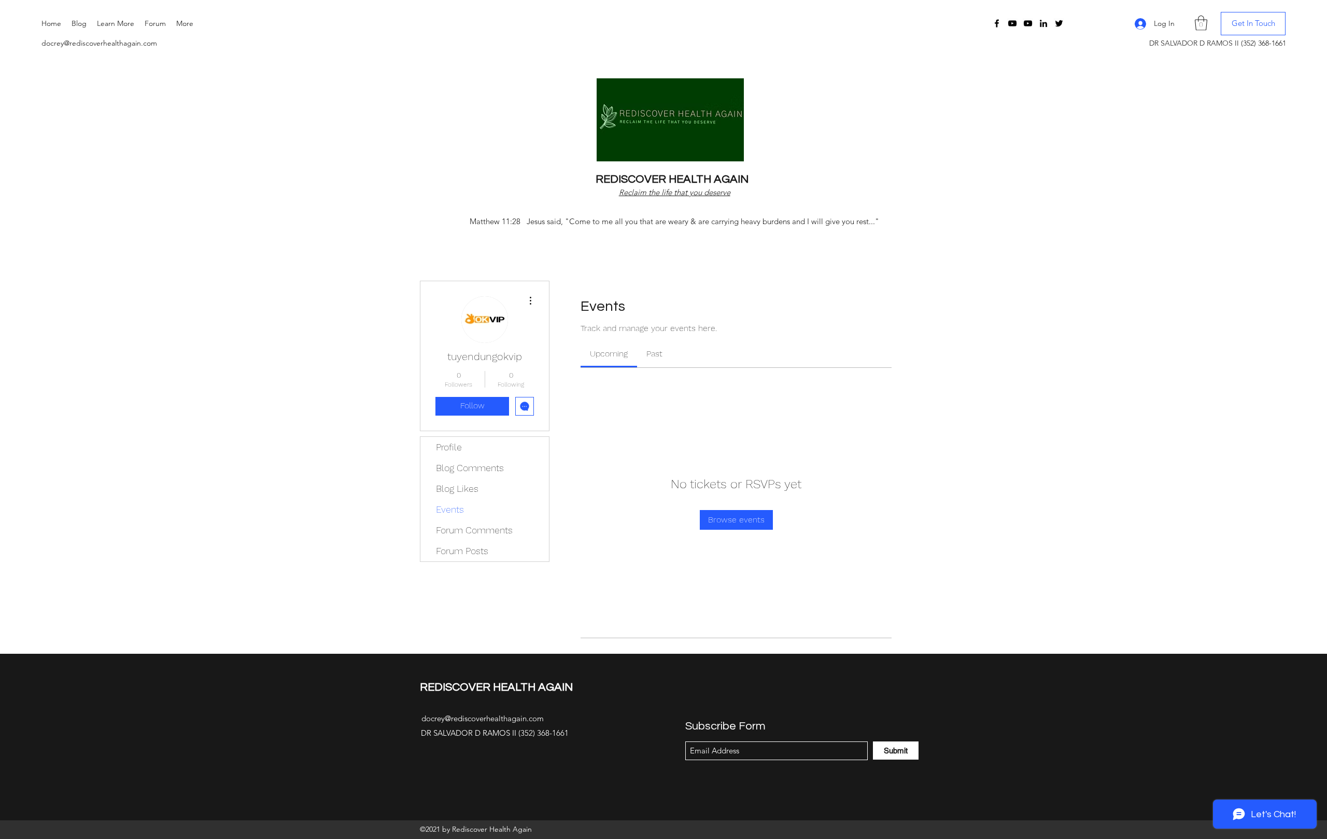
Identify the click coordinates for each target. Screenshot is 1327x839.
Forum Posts (462, 550)
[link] (609, 354)
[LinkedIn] (1043, 23)
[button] (115, 23)
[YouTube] (1012, 23)
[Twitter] (1059, 23)
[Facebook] (997, 23)
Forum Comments (474, 530)
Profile (449, 447)
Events (450, 509)
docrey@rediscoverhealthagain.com (99, 43)
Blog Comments (470, 467)
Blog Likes (457, 488)
